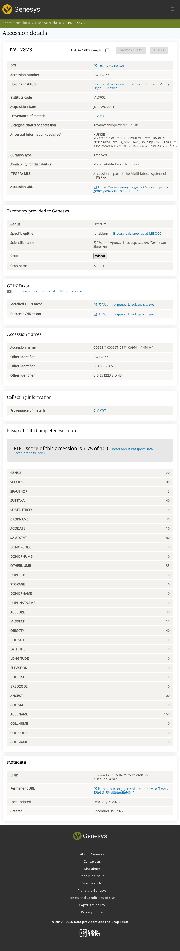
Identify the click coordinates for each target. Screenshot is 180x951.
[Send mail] (9, 291)
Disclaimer (92, 869)
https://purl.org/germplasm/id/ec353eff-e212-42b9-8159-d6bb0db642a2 (131, 790)
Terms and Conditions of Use (92, 898)
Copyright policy (92, 905)
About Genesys (92, 854)
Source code (92, 883)
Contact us (92, 861)
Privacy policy (92, 912)
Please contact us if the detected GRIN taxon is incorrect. (49, 291)
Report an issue (92, 876)
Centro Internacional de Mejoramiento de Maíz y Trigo (131, 86)
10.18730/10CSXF (111, 65)
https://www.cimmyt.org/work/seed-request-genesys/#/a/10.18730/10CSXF (130, 189)
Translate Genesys (92, 890)
